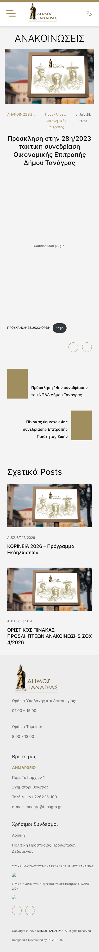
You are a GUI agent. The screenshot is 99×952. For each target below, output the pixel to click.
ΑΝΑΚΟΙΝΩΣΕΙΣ (19, 114)
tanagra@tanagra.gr (43, 806)
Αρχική (18, 835)
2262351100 (45, 796)
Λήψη (59, 328)
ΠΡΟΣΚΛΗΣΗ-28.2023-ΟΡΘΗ (28, 328)
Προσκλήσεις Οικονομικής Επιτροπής (56, 120)
